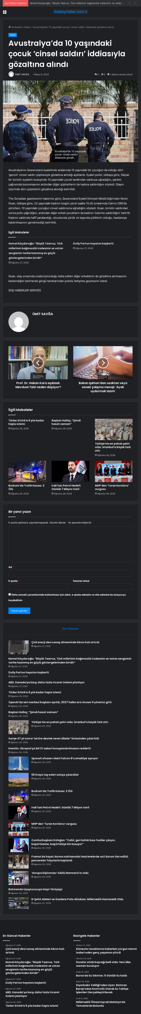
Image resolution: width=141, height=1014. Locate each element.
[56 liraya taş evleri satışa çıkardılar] (18, 780)
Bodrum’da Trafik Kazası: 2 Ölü (26, 487)
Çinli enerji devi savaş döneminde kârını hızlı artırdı (65, 642)
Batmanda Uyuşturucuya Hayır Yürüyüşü (35, 889)
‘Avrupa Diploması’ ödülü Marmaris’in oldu (59, 873)
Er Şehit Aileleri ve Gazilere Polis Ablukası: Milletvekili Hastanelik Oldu (77, 899)
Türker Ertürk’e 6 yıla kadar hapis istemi (26, 422)
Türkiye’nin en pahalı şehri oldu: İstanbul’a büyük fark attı (113, 447)
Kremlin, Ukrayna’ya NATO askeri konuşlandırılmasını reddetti (49, 748)
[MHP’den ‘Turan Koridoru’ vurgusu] (114, 471)
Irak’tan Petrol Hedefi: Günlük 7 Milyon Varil (66, 487)
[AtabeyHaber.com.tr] (70, 11)
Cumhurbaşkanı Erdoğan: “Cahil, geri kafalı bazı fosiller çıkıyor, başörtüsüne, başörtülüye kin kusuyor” (73, 842)
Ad (11, 567)
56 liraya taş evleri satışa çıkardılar (55, 775)
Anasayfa (16, 27)
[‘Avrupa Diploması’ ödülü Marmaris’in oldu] (18, 878)
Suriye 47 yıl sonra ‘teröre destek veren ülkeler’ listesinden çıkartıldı (53, 738)
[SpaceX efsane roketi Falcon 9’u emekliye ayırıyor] (18, 763)
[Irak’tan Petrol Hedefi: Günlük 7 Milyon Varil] (70, 471)
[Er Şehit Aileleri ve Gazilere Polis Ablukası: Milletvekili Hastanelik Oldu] (18, 903)
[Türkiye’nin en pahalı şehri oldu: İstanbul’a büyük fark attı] (114, 429)
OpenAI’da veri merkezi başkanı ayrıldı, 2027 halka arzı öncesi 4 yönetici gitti (60, 702)
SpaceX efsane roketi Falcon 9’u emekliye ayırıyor (64, 758)
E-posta (13, 580)
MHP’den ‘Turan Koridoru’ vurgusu (112, 487)
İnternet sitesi (81, 580)
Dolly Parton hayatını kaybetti (46, 3)
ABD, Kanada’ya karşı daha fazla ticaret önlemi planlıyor (46, 682)
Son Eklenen (70, 628)
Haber (27, 27)
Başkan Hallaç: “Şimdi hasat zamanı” (66, 422)
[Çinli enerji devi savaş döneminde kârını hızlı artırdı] (18, 647)
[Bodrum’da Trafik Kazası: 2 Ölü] (27, 471)
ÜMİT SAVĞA (22, 74)
